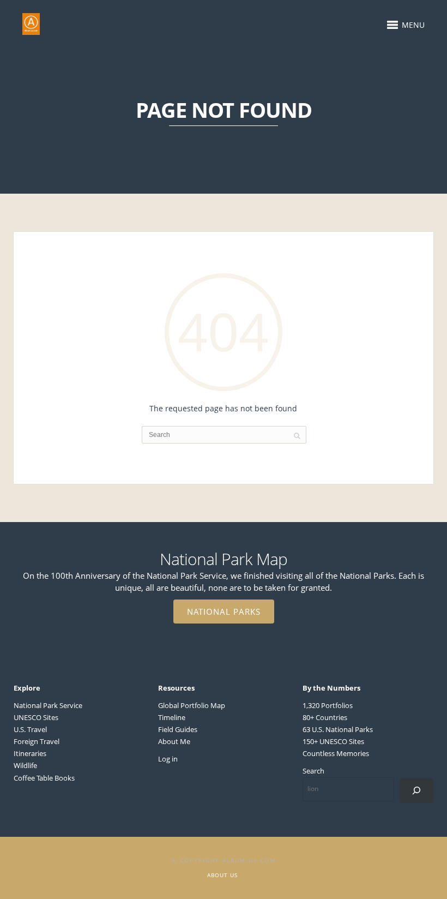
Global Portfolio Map (191, 705)
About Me (174, 741)
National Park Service (48, 705)
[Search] (417, 790)
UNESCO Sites (36, 717)
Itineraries (30, 753)
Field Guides (177, 729)
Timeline (171, 717)
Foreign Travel (36, 741)
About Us (222, 875)
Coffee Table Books (44, 778)
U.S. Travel (30, 729)
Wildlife (25, 765)
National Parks (224, 611)
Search (313, 771)
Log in (168, 759)
